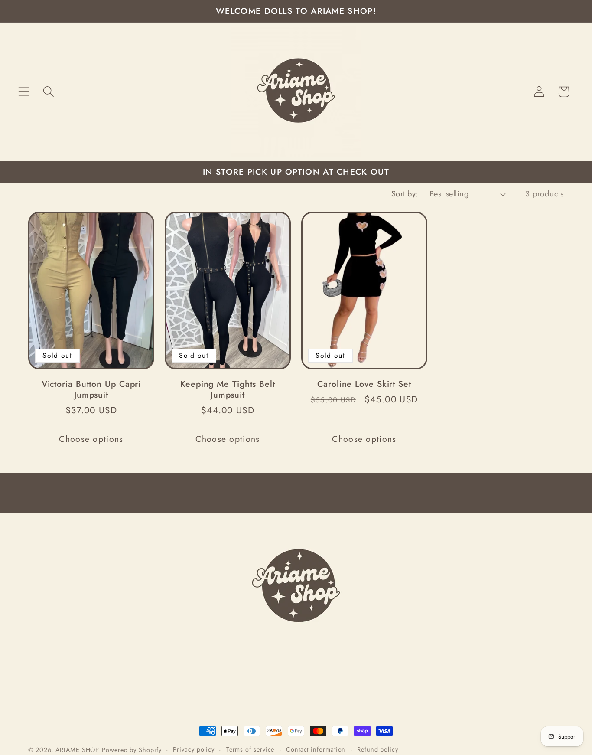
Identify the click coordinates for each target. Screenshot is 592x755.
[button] (23, 91)
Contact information (315, 749)
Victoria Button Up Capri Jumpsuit (91, 389)
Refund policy (377, 749)
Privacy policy (194, 749)
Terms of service (250, 749)
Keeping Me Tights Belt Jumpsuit (227, 389)
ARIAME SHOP (77, 749)
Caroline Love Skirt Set (364, 384)
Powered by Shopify (131, 749)
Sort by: (404, 193)
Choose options (91, 439)
